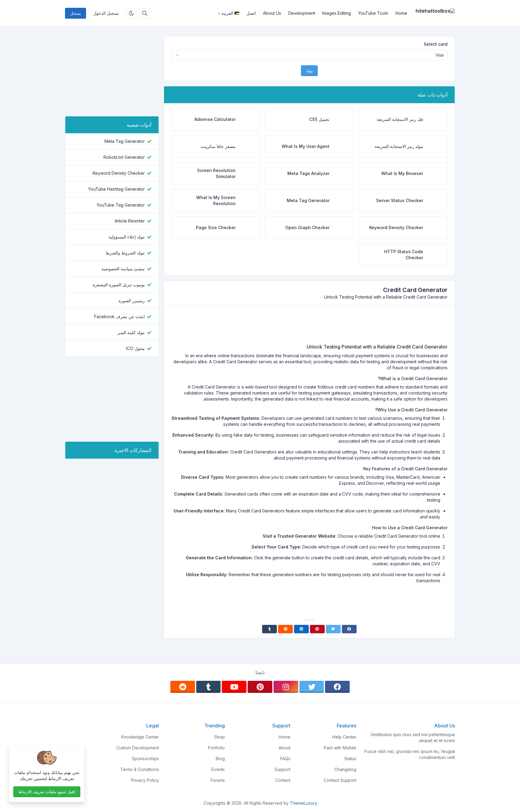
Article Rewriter (130, 220)
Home (401, 13)
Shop (219, 736)
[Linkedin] (301, 629)
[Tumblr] (269, 629)
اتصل (251, 13)
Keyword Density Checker (119, 173)
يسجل (75, 13)
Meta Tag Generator (124, 141)
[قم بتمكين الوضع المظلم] (131, 13)
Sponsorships (145, 758)
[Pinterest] (317, 629)
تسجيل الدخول (106, 13)
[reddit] (182, 687)
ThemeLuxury (303, 803)
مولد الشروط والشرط (125, 252)
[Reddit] (285, 629)
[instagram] (286, 687)
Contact (282, 780)
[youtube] (234, 687)
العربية (227, 13)
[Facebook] (349, 629)
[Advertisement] (309, 326)
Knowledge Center (140, 736)
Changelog (345, 769)
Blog (220, 758)
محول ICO (135, 348)
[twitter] (311, 687)
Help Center (344, 736)
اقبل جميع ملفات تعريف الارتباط (46, 791)
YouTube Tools (373, 13)
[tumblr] (208, 687)
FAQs (285, 758)
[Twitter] (333, 629)
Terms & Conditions (139, 769)
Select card (435, 44)
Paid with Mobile (340, 747)
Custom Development (137, 747)
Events (218, 769)
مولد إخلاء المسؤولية (127, 236)
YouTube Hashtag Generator (116, 189)
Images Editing (336, 13)
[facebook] (337, 687)
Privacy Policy (145, 780)
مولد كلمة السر (131, 332)
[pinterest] (260, 687)
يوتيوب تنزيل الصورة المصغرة (119, 284)
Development (301, 13)
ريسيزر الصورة (132, 300)
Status (350, 758)
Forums (218, 780)
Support (282, 769)
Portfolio (216, 747)
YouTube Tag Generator (121, 204)
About (284, 747)
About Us (272, 13)
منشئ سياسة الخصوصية (123, 268)
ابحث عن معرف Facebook (119, 316)
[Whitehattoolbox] (433, 13)
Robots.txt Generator (124, 157)
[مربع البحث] (144, 13)
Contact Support (340, 780)
